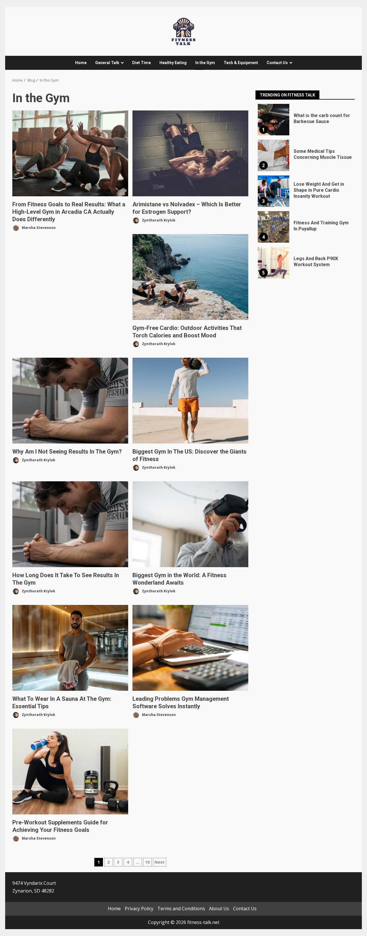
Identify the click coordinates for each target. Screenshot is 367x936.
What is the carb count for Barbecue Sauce (273, 119)
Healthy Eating (173, 62)
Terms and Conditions (181, 908)
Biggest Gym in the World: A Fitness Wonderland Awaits (190, 524)
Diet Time (141, 62)
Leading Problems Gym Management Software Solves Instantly (190, 648)
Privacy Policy (139, 908)
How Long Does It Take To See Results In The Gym (70, 524)
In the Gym (205, 62)
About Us (219, 908)
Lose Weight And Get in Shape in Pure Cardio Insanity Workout (273, 191)
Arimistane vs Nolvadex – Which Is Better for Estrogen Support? (190, 153)
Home (81, 62)
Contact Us (277, 62)
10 (147, 862)
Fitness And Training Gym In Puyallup (273, 227)
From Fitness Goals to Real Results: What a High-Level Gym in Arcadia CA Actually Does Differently (70, 153)
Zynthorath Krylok (158, 219)
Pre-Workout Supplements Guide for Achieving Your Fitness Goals (70, 771)
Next (160, 862)
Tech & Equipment (241, 62)
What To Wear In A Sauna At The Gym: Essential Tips (70, 648)
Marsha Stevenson (38, 227)
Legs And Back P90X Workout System (273, 262)
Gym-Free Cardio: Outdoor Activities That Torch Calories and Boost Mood (190, 277)
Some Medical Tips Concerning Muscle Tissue (273, 155)
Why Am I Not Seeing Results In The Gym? (70, 401)
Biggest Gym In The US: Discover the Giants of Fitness (190, 401)
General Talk (107, 62)
